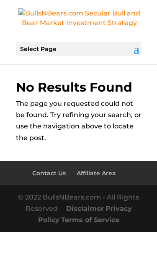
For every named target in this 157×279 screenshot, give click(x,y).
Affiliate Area (96, 173)
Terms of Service (90, 220)
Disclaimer (85, 208)
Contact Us (49, 173)
